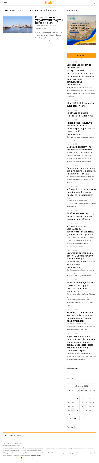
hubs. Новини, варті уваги (49, 2)
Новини (44, 28)
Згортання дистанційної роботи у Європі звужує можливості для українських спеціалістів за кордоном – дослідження (81, 259)
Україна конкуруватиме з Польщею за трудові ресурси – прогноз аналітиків (81, 286)
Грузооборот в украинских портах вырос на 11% (49, 20)
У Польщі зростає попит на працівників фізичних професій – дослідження (81, 192)
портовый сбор (47, 41)
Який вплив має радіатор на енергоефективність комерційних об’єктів (80, 216)
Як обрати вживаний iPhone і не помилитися (80, 114)
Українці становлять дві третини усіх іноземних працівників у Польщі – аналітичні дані (80, 316)
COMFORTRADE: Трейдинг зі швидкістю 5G (80, 104)
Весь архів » (72, 427)
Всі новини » (72, 367)
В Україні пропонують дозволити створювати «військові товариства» (79, 149)
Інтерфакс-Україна (35, 455)
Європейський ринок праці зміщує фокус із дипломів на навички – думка (81, 171)
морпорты (38, 41)
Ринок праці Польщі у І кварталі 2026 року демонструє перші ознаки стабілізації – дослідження (81, 128)
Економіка (38, 28)
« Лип (73, 418)
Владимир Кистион (45, 38)
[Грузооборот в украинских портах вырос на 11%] (17, 24)
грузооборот (55, 38)
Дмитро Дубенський (41, 25)
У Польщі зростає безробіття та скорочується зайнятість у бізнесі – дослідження (81, 230)
